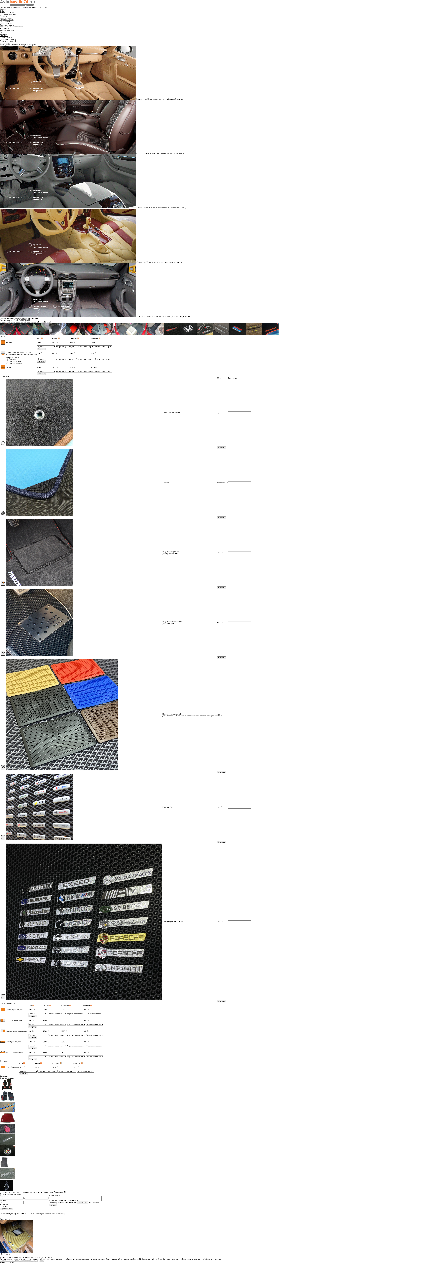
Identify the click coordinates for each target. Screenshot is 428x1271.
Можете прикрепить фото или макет (62, 1202)
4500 (53, 343)
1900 (31, 1052)
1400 (31, 1042)
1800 (31, 1010)
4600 (63, 1052)
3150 (39, 367)
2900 (85, 1020)
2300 (45, 1042)
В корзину (41, 349)
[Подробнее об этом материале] (42, 338)
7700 (72, 367)
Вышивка (3, 34)
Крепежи (3, 32)
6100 (85, 1052)
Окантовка (4, 36)
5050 (75, 1067)
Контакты (3, 16)
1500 (45, 1020)
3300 (63, 1042)
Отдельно (12, 359)
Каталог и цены (6, 18)
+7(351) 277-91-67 (17, 1213)
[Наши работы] (17, 1254)
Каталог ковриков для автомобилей (13, 318)
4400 (63, 1010)
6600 (72, 343)
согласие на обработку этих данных (207, 1261)
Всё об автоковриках (8, 39)
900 (92, 353)
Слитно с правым (15, 363)
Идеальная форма (6, 37)
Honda (31, 318)
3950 (54, 1067)
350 (38, 353)
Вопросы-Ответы (6, 23)
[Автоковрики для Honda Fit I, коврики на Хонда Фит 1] (8, 334)
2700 (39, 343)
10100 (93, 367)
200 (218, 807)
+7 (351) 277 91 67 (7, 1264)
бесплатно (221, 483)
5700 (85, 1010)
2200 (63, 1020)
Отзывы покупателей (8, 41)
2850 (36, 1067)
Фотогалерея (5, 21)
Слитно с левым (14, 361)
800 (71, 353)
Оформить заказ (6, 1209)
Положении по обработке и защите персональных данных (22, 1262)
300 (218, 553)
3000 (45, 1010)
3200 (45, 1052)
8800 (93, 343)
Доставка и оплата (7, 25)
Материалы (4, 29)
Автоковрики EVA (7, 30)
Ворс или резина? (6, 20)
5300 (53, 367)
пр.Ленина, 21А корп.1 (8, 14)
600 (53, 353)
